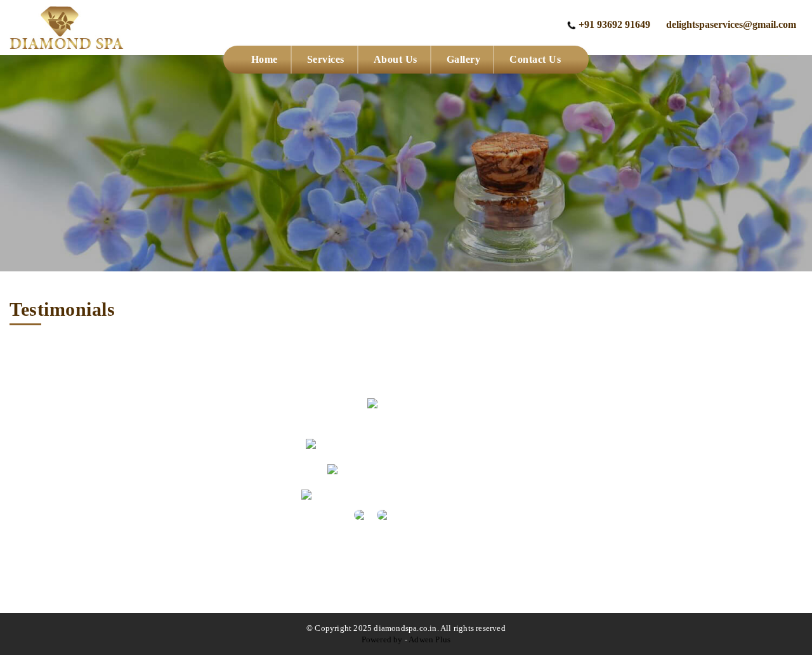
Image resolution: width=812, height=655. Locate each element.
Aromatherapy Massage (628, 462)
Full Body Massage (619, 484)
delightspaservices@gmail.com (731, 24)
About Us (395, 59)
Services (325, 59)
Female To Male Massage (631, 506)
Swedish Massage (616, 572)
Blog (48, 506)
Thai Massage (607, 528)
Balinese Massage (616, 595)
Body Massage (609, 439)
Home (264, 59)
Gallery (464, 59)
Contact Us (535, 59)
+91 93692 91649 (614, 24)
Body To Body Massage (629, 550)
